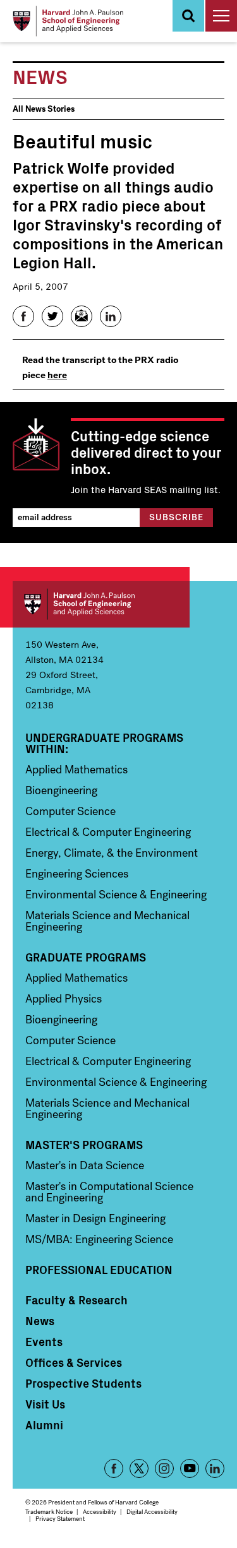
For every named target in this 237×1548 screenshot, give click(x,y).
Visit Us (45, 1404)
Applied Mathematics (76, 769)
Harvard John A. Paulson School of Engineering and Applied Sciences (101, 604)
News (39, 1320)
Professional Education (99, 1269)
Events (44, 1341)
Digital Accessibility (152, 1512)
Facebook (113, 1468)
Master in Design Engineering (95, 1218)
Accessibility (99, 1512)
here (57, 375)
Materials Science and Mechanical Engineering (107, 921)
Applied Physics (63, 998)
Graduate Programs (85, 957)
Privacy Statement (60, 1519)
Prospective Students (83, 1383)
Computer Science (70, 811)
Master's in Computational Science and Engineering (109, 1192)
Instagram (164, 1468)
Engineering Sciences (76, 873)
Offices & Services (73, 1362)
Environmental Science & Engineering (116, 894)
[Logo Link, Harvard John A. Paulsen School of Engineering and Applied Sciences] (68, 21)
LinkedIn (214, 1468)
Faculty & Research (76, 1300)
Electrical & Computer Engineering (108, 832)
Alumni (44, 1425)
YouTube (189, 1468)
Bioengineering (61, 790)
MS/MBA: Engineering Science (99, 1239)
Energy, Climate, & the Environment (111, 853)
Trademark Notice (49, 1512)
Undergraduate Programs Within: (104, 743)
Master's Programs (84, 1144)
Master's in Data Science (84, 1165)
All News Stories (44, 109)
